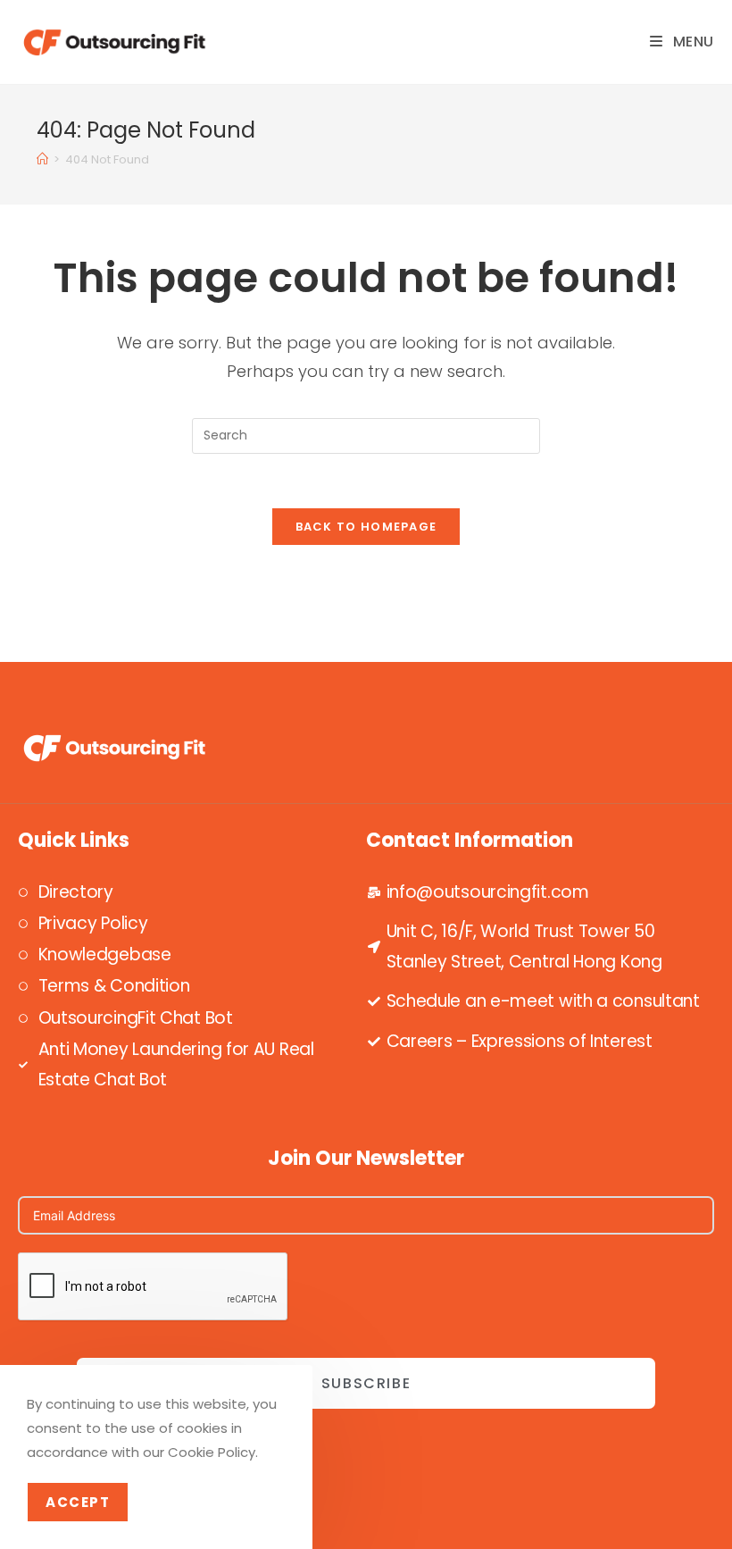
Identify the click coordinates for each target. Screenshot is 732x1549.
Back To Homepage (366, 526)
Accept (78, 1502)
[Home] (42, 159)
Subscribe (366, 1383)
